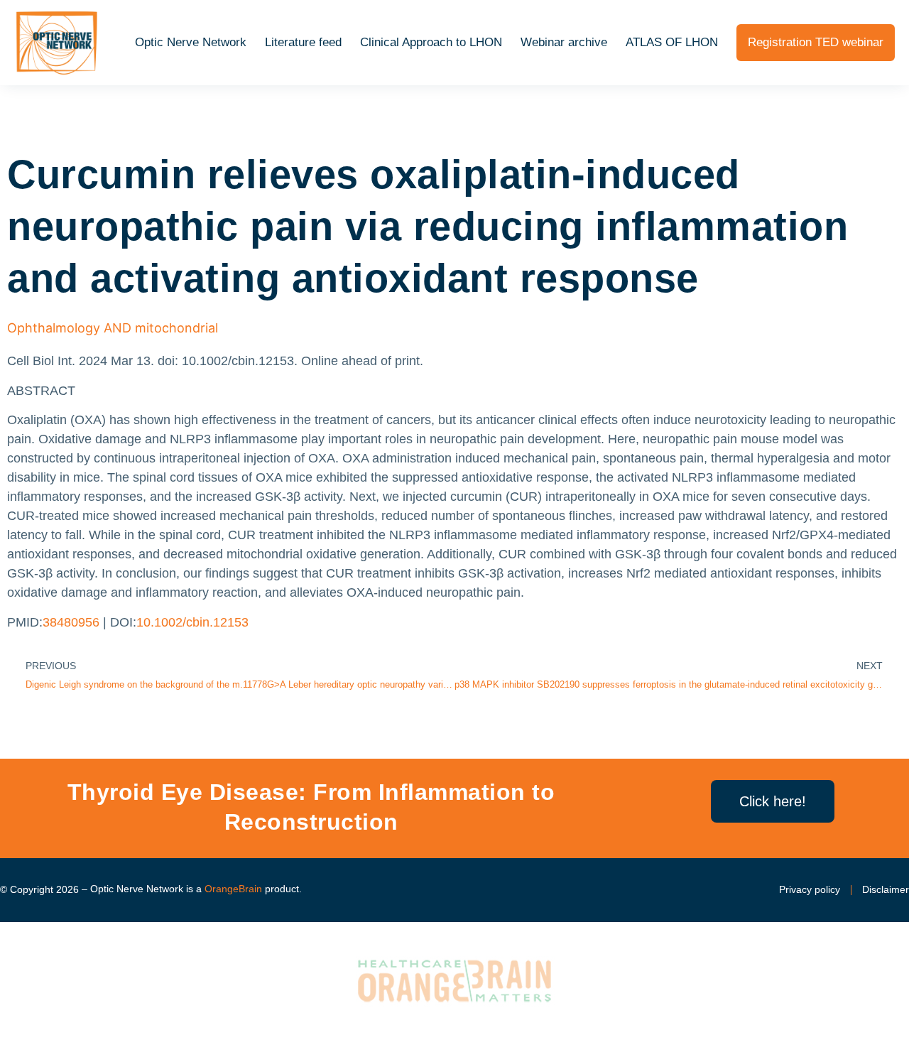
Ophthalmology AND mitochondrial (112, 327)
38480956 (71, 622)
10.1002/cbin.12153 (192, 622)
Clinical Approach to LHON (431, 42)
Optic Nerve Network (190, 42)
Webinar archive (564, 42)
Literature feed (303, 42)
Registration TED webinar (815, 42)
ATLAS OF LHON (672, 42)
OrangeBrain (233, 888)
